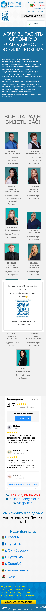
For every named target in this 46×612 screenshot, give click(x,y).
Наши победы (16, 593)
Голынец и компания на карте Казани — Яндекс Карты (23, 488)
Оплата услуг (7, 590)
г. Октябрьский (9, 550)
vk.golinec (25, 503)
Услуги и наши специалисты (14, 587)
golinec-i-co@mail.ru (25, 499)
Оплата (28, 610)
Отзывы (27, 593)
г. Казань (9, 537)
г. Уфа (10, 577)
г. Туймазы (9, 544)
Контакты (5, 593)
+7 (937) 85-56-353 (36, 11)
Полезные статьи (22, 590)
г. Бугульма (9, 557)
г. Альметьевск (9, 570)
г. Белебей (9, 564)
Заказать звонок (33, 16)
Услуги (4, 595)
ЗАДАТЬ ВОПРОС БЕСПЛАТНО (18, 602)
